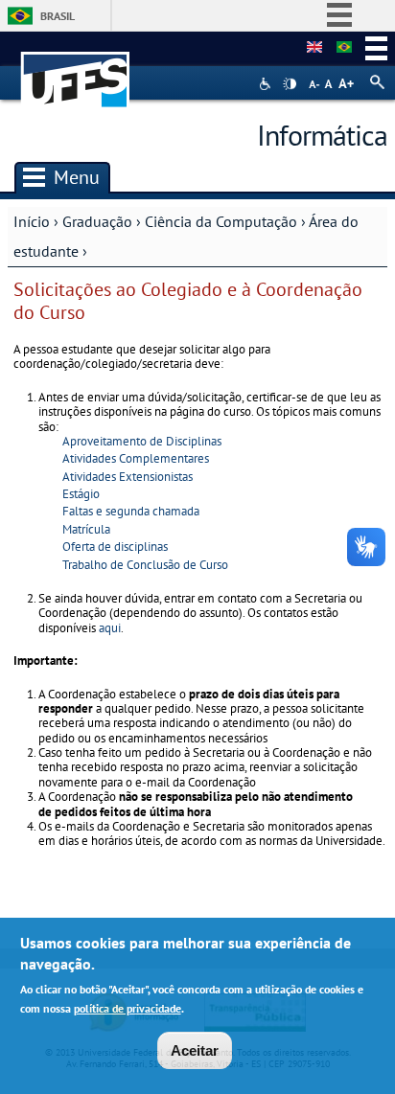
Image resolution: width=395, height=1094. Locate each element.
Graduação (97, 221)
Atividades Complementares (135, 458)
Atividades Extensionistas (127, 476)
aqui (110, 628)
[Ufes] (75, 70)
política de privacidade (127, 1008)
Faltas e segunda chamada (130, 511)
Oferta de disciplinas (115, 546)
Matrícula (86, 529)
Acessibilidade (267, 84)
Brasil (57, 16)
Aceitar (195, 1050)
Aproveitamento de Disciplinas (141, 441)
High (289, 84)
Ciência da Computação (221, 221)
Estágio (81, 494)
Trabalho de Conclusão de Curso (145, 565)
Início (31, 221)
